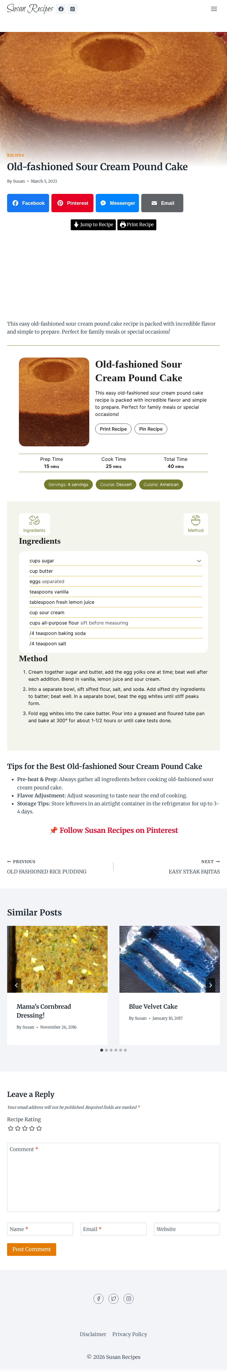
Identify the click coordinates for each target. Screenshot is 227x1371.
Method (196, 530)
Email (92, 1229)
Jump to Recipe (96, 224)
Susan (19, 181)
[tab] (101, 1050)
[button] (199, 561)
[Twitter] (113, 1299)
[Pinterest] (72, 9)
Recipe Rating (24, 1119)
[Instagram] (129, 1299)
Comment (24, 1149)
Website (166, 1229)
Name (19, 1229)
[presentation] (57, 959)
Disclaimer (93, 1334)
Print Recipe (140, 224)
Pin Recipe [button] (151, 429)
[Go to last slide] (16, 985)
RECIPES (15, 155)
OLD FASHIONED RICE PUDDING (46, 867)
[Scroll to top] (212, 1362)
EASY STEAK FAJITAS (194, 867)
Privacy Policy (129, 1334)
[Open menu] (214, 9)
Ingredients (34, 530)
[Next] (210, 985)
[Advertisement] (113, 276)
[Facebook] (61, 9)
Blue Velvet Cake (153, 1006)
